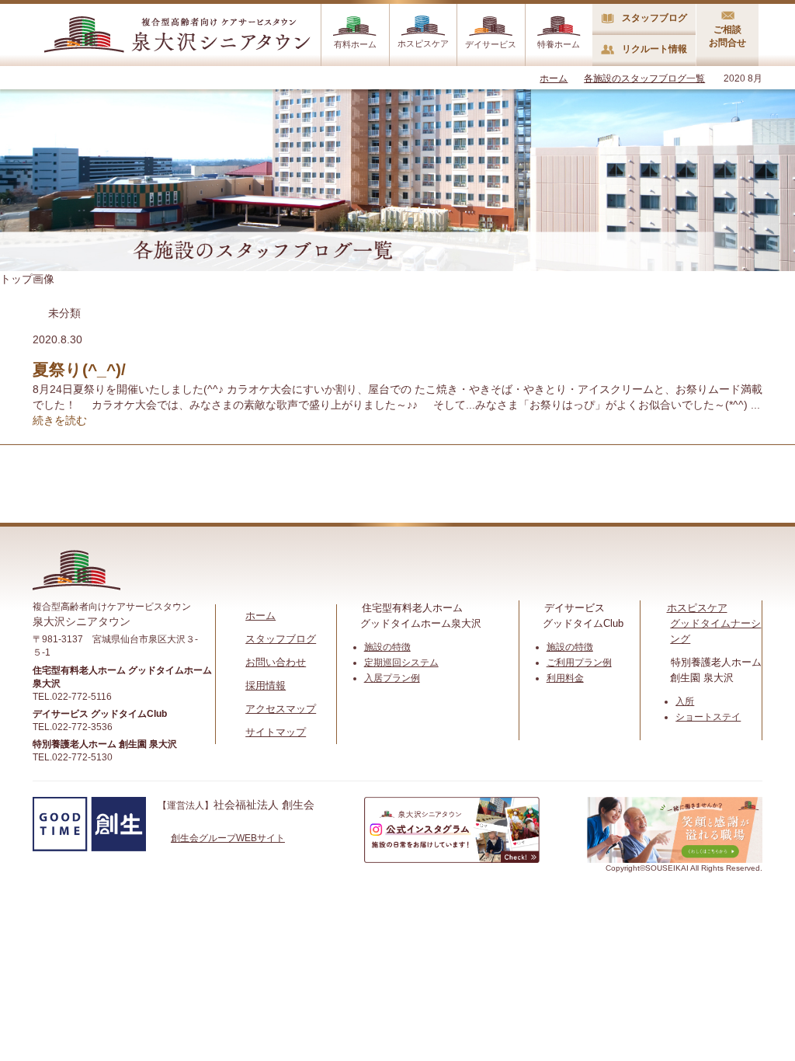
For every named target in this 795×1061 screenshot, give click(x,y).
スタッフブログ (654, 17)
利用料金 (565, 678)
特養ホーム (558, 44)
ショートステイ (708, 716)
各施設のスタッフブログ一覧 (644, 78)
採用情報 (265, 685)
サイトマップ (275, 732)
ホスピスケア (423, 43)
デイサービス (490, 44)
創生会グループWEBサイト (228, 838)
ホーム (554, 78)
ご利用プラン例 (579, 662)
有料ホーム (355, 44)
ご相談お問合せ (727, 36)
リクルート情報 (654, 48)
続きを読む (60, 420)
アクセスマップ (280, 709)
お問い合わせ (275, 662)
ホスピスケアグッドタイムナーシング (714, 623)
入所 (684, 701)
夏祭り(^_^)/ (79, 369)
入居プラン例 (392, 678)
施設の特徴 (387, 647)
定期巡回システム (401, 662)
